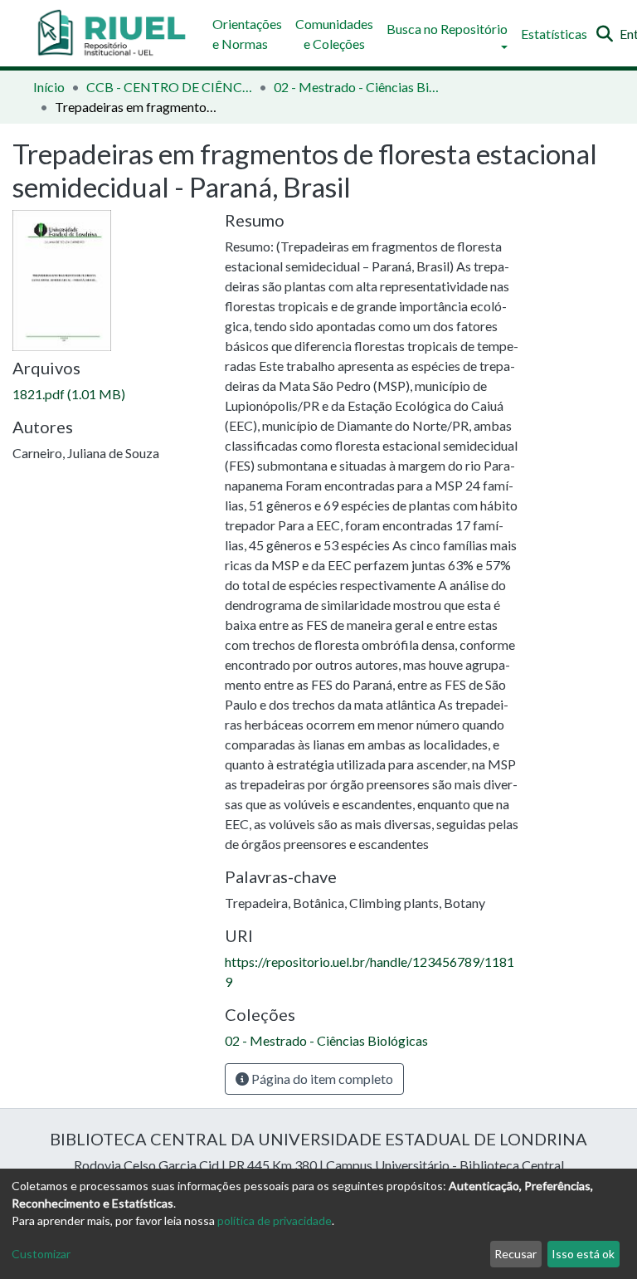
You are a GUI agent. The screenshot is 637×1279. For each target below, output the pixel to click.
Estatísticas (554, 33)
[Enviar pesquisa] (604, 34)
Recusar (515, 1254)
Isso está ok (583, 1254)
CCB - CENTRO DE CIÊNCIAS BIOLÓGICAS (169, 87)
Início (49, 87)
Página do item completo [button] (321, 1078)
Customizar (41, 1254)
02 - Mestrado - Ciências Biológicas (357, 87)
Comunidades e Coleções (334, 33)
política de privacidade (274, 1220)
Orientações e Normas (247, 33)
